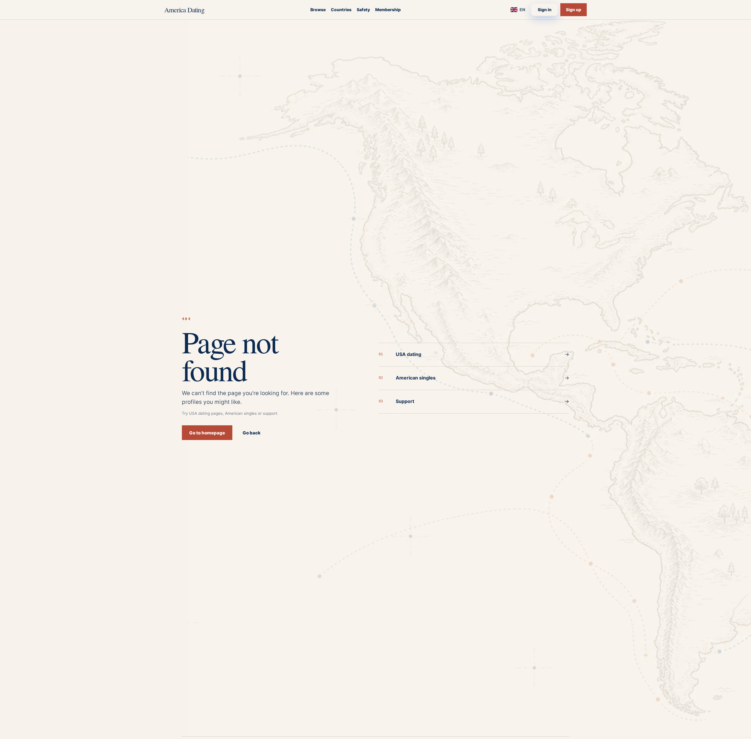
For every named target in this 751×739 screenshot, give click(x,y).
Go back (252, 433)
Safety (363, 9)
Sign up (573, 9)
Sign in (545, 9)
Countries (341, 9)
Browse (318, 9)
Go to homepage (207, 433)
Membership (388, 9)
